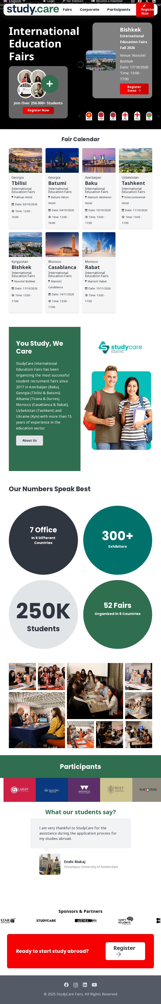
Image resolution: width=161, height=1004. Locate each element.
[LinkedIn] (85, 984)
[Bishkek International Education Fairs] (101, 53)
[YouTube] (94, 984)
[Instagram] (75, 985)
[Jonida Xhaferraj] (38, 78)
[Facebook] (66, 984)
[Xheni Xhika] (38, 90)
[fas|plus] (50, 84)
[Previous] (79, 116)
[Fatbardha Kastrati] (25, 78)
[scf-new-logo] (33, 9)
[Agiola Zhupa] (25, 90)
